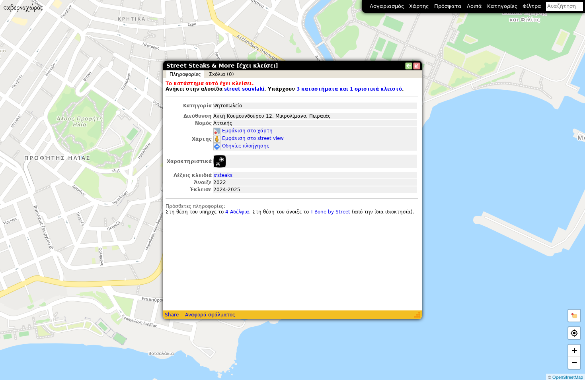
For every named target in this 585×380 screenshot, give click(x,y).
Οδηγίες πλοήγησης (245, 146)
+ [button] (574, 350)
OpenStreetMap (567, 377)
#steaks (222, 175)
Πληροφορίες (185, 74)
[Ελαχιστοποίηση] (416, 66)
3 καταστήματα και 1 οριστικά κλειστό (349, 89)
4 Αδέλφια (237, 212)
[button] (574, 316)
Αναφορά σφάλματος (210, 315)
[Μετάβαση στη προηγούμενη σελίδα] (408, 66)
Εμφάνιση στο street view (253, 138)
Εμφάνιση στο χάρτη (247, 131)
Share (172, 315)
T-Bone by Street (330, 212)
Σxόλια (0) (221, 74)
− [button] (574, 363)
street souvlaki (244, 89)
